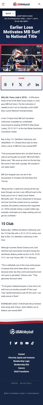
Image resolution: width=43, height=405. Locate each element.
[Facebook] (10, 343)
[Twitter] (16, 343)
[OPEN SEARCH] (39, 4)
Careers (21, 368)
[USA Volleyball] (21, 4)
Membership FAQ (21, 364)
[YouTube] (27, 343)
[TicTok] (32, 343)
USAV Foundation (21, 371)
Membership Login (21, 361)
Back (8, 13)
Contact (21, 354)
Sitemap (14, 383)
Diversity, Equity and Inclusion (21, 357)
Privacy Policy (26, 383)
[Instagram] (21, 343)
